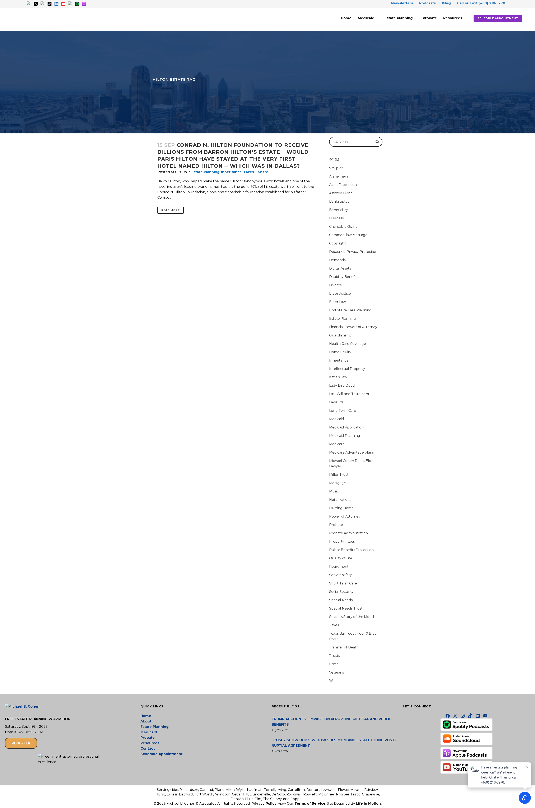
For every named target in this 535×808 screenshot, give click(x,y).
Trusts (334, 656)
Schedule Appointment (498, 18)
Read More (170, 210)
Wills (333, 681)
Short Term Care (343, 583)
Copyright (337, 243)
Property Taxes (342, 541)
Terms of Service (309, 803)
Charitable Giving (343, 227)
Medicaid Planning (344, 436)
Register (21, 743)
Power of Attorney (344, 516)
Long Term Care (342, 411)
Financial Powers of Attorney (353, 327)
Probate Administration (348, 533)
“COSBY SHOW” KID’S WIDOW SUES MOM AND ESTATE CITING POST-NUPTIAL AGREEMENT (334, 743)
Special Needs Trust (346, 608)
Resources (452, 18)
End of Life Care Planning (350, 310)
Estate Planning (399, 18)
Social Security (341, 592)
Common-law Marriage (348, 235)
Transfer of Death (344, 647)
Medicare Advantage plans (351, 452)
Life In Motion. (369, 803)
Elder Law (337, 302)
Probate (430, 18)
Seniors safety (340, 575)
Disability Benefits (343, 277)
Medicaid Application (346, 427)
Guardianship (340, 335)
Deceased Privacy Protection (353, 252)
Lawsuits (336, 402)
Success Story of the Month (352, 617)
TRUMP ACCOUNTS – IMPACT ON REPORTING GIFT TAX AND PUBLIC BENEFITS (332, 721)
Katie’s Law (338, 377)
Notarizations (340, 500)
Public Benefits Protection (351, 550)
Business (336, 218)
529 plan (336, 168)
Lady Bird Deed (342, 385)
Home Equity (340, 352)
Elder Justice (340, 293)
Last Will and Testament (349, 394)
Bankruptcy (339, 201)
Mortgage (337, 483)
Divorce (335, 285)
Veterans (336, 672)
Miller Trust (339, 475)
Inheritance (231, 172)
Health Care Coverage (347, 344)
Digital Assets (340, 268)
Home (346, 18)
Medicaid (366, 18)
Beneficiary (338, 210)
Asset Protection (343, 185)
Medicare (337, 444)
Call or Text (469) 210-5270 (481, 3)
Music (334, 491)
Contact (147, 748)
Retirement (339, 567)
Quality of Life (340, 558)
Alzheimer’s (339, 176)
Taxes (248, 172)
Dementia (337, 260)
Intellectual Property (347, 369)
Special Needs (341, 600)
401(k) (334, 160)
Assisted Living (341, 193)
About (145, 721)
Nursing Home (341, 508)
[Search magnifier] (377, 142)
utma (333, 664)
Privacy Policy (263, 803)
